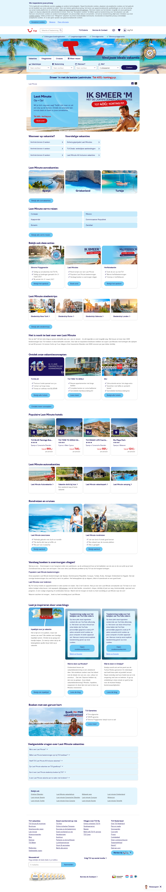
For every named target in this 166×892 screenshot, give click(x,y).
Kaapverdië (35, 219)
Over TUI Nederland (118, 823)
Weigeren (52, 22)
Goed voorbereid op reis (64, 832)
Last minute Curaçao (89, 797)
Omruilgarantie (97, 36)
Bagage (86, 829)
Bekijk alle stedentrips (40, 327)
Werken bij (117, 852)
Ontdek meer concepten (41, 406)
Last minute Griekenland (116, 794)
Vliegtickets (46, 58)
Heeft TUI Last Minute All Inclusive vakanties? (45, 761)
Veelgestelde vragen (35, 850)
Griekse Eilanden (37, 794)
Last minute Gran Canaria (65, 801)
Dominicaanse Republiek (96, 219)
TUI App (59, 823)
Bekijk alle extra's (62, 848)
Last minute (33, 832)
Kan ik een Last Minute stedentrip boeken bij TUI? (46, 772)
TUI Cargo (87, 834)
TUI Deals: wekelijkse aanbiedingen (81, 149)
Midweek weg (87, 794)
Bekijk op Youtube (76, 654)
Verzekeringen (61, 834)
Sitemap (31, 840)
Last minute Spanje (38, 797)
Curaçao (34, 214)
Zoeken (129, 67)
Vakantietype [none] (36, 64)
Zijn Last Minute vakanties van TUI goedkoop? (45, 766)
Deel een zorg (115, 848)
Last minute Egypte (89, 801)
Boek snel (40, 121)
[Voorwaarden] (131, 876)
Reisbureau (32, 848)
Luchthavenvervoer (62, 842)
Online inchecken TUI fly (92, 823)
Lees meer (74, 395)
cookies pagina (34, 16)
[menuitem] (131, 30)
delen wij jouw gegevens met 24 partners (73, 10)
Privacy (113, 834)
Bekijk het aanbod (41, 284)
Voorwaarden (115, 829)
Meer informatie (63, 22)
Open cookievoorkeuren (82, 648)
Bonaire (34, 225)
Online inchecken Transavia (65, 826)
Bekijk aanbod (39, 549)
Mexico (89, 214)
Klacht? (113, 845)
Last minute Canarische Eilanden (68, 797)
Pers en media (116, 826)
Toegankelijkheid (116, 842)
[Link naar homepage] (32, 30)
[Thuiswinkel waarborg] (118, 876)
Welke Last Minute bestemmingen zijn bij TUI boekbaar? (48, 755)
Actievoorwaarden (35, 834)
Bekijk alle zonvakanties (41, 201)
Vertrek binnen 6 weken (40, 155)
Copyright (114, 832)
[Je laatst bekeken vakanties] (113, 30)
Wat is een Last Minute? (37, 749)
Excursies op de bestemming (66, 829)
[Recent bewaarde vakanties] (119, 30)
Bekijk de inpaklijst (41, 692)
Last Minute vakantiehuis (65, 794)
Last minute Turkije (37, 801)
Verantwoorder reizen (36, 829)
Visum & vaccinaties (63, 845)
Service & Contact (88, 877)
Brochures (32, 826)
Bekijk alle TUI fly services (92, 832)
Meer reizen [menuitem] (75, 58)
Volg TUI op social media (94, 858)
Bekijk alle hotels (40, 395)
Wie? (103, 64)
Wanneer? (81, 64)
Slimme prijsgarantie (117, 36)
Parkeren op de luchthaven (65, 840)
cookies (58, 6)
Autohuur (59, 837)
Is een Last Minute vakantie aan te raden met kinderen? (48, 778)
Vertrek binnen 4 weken (40, 149)
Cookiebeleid (115, 837)
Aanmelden (68, 865)
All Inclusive (63, 588)
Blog (30, 837)
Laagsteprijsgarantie (78, 36)
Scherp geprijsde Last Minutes (79, 142)
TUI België (32, 842)
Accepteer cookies (38, 22)
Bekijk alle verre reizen (40, 235)
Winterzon (111, 797)
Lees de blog (75, 692)
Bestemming (59, 64)
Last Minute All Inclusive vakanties (81, 155)
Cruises (59, 58)
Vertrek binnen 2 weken (40, 142)
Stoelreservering (89, 826)
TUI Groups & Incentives (37, 823)
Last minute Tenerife (115, 801)
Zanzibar (89, 225)
